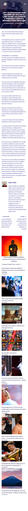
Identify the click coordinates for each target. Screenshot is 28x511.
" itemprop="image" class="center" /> (11, 264)
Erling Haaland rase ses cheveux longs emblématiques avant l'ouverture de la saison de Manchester (14, 409)
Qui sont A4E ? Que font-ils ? (9, 353)
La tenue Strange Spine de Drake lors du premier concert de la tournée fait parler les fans (7, 222)
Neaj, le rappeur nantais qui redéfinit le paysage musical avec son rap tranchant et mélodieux (14, 259)
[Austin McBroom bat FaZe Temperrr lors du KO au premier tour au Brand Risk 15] (14, 451)
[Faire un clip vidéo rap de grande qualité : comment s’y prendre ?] (14, 286)
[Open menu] (25, 4)
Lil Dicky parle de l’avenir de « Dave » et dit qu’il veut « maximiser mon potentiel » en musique (21, 223)
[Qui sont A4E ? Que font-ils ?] (14, 340)
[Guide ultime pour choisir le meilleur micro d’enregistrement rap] (14, 313)
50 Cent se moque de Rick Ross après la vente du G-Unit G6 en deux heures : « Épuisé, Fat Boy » (14, 380)
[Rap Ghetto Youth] (5, 4)
